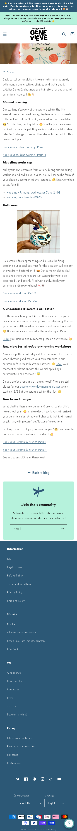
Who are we (14, 672)
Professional (14, 763)
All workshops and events (22, 632)
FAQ (9, 558)
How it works (14, 681)
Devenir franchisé (17, 714)
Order (6, 339)
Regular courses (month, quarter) (26, 640)
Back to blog (40, 472)
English (52, 803)
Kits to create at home (19, 737)
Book (59, 364)
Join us (11, 706)
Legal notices (14, 567)
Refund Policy (15, 575)
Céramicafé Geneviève (34, 830)
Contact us (13, 689)
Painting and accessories (21, 746)
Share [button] (10, 72)
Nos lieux (12, 624)
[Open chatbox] (69, 823)
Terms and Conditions (19, 583)
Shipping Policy (16, 600)
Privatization (14, 649)
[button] (5, 34)
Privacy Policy (14, 592)
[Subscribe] (63, 528)
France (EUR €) (25, 803)
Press (10, 697)
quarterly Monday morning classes (40, 386)
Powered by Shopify (49, 830)
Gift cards (12, 754)
